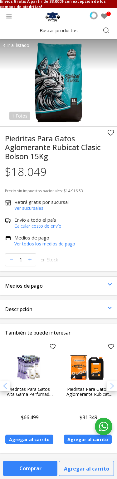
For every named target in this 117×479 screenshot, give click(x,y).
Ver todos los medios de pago (44, 244)
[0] (104, 16)
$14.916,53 (73, 191)
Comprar (30, 468)
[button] (112, 386)
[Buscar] (106, 30)
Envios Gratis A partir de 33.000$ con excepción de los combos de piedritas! (53, 4)
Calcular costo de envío (37, 226)
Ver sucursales (28, 208)
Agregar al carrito (86, 468)
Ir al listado (17, 45)
